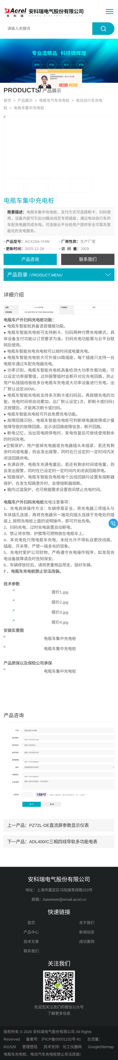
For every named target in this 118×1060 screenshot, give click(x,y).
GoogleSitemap (101, 1047)
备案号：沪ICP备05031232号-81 (53, 1039)
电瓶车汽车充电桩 (54, 100)
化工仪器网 (72, 1047)
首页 (7, 100)
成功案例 (86, 941)
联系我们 (88, 259)
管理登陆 (29, 1047)
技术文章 (31, 941)
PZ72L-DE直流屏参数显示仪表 (59, 825)
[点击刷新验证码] (41, 795)
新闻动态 (86, 932)
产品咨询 (30, 259)
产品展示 (25, 100)
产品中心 (31, 932)
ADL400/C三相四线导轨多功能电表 (63, 841)
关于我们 (86, 923)
